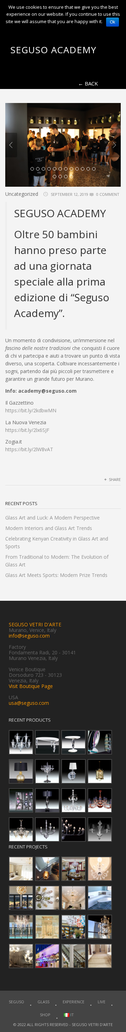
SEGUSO (16, 1001)
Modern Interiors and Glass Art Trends (48, 528)
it (71, 1014)
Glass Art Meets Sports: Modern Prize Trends (56, 575)
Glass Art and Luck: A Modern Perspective (52, 517)
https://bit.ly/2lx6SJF (27, 430)
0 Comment (107, 194)
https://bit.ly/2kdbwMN (30, 410)
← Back (88, 83)
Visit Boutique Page (31, 686)
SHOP (45, 1014)
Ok (112, 22)
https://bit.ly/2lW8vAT (29, 449)
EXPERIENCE (73, 1001)
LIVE (101, 1001)
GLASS (43, 1001)
